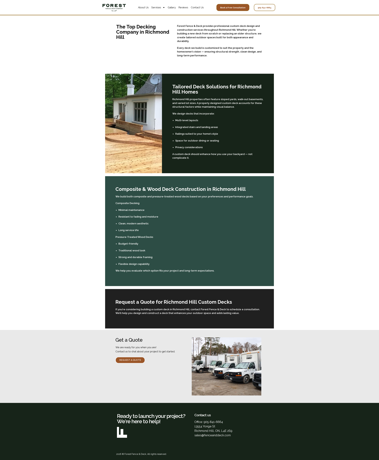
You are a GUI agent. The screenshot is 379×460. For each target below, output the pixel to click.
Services (156, 7)
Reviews (183, 7)
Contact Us (197, 7)
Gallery (172, 7)
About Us (143, 7)
